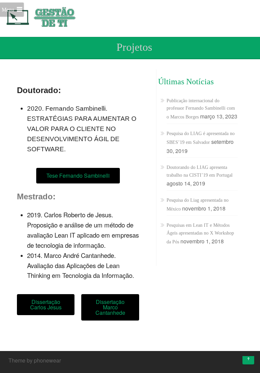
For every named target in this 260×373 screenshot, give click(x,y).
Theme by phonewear (34, 360)
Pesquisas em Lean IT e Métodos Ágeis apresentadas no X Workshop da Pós (200, 233)
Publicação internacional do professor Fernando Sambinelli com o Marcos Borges (201, 109)
